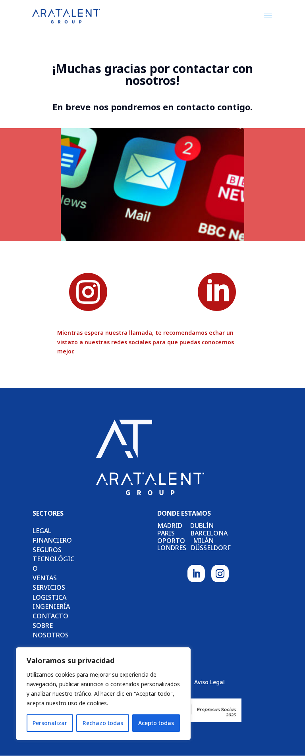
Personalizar (50, 723)
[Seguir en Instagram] (220, 573)
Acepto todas (156, 723)
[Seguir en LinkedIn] (196, 573)
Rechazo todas (103, 723)
